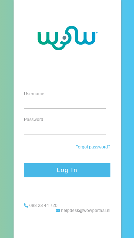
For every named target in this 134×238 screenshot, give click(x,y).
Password (33, 119)
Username (34, 93)
